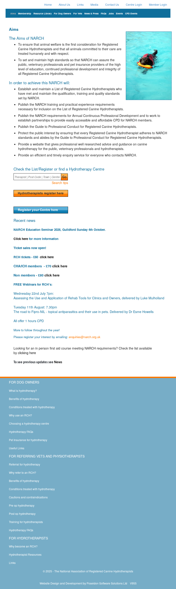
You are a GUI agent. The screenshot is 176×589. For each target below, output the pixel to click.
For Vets (77, 13)
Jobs (111, 13)
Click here (21, 239)
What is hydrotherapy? (23, 390)
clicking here (27, 352)
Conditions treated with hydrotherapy (32, 407)
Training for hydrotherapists (26, 522)
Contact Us (112, 4)
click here (47, 257)
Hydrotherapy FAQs (21, 432)
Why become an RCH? (23, 546)
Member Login (158, 4)
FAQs (103, 13)
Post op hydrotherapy (22, 513)
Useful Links (16, 448)
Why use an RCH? (20, 415)
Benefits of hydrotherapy (24, 399)
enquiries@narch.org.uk (84, 337)
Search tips (60, 182)
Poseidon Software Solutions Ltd (107, 583)
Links (80, 4)
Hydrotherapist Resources (25, 554)
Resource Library (42, 13)
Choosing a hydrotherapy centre (29, 423)
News (58, 362)
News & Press (91, 13)
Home (48, 4)
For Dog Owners (62, 13)
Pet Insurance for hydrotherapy (28, 440)
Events (119, 13)
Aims (13, 13)
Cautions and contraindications (28, 497)
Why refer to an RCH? (22, 472)
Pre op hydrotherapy (21, 505)
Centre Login (134, 4)
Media (94, 4)
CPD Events (131, 13)
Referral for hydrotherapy (24, 464)
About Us (64, 4)
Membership (24, 13)
